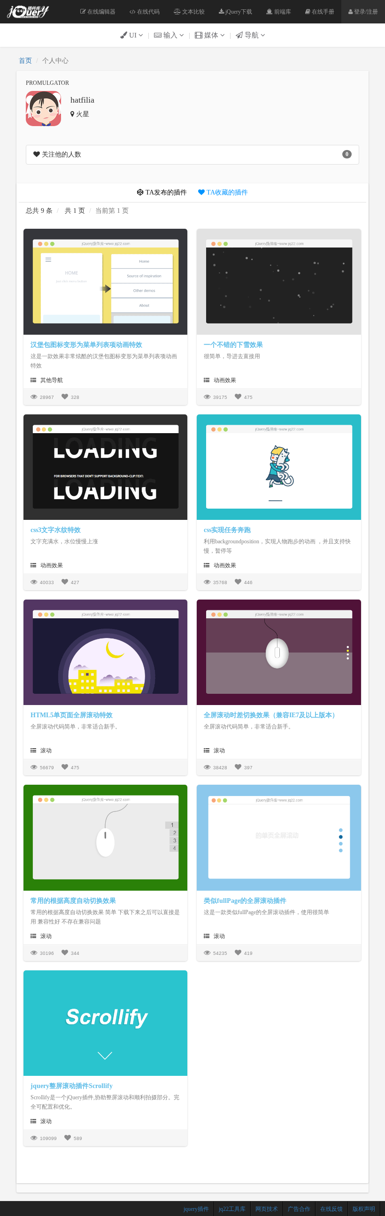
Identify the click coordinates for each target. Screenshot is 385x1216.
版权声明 (364, 1209)
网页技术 (266, 1209)
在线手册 (322, 11)
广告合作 (299, 1209)
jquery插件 (196, 1209)
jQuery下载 (238, 11)
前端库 (282, 11)
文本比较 (193, 11)
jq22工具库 (232, 1209)
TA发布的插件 (165, 192)
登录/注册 (365, 11)
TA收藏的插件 (226, 192)
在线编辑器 (101, 11)
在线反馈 (331, 1209)
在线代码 (148, 11)
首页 (25, 60)
